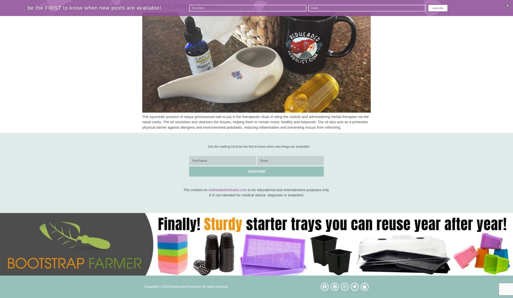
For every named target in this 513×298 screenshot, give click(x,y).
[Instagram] (345, 287)
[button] (507, 5)
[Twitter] (355, 287)
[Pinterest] (335, 287)
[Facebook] (325, 287)
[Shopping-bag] (365, 287)
